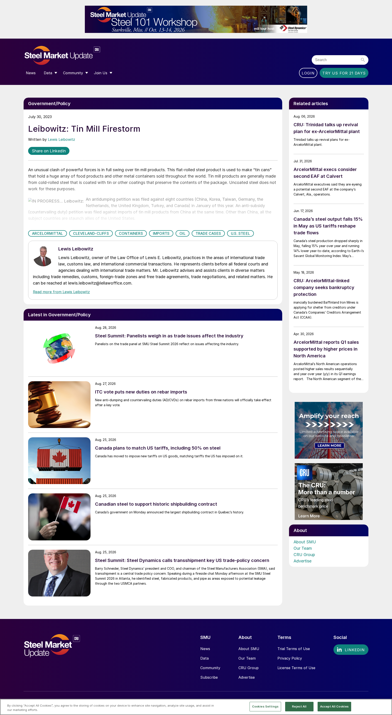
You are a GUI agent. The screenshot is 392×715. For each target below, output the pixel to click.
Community (210, 668)
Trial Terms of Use (293, 648)
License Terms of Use (296, 668)
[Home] (72, 55)
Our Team (303, 548)
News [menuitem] (31, 73)
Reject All (299, 706)
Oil (182, 233)
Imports (161, 233)
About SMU (305, 541)
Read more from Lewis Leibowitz (61, 291)
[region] (196, 707)
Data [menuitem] (48, 73)
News (205, 648)
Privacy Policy (289, 658)
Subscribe (209, 677)
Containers (131, 233)
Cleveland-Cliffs (91, 233)
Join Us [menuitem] (100, 73)
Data (204, 658)
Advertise (302, 561)
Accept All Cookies (334, 706)
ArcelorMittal (47, 233)
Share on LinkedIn (49, 150)
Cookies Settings (265, 706)
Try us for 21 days (344, 73)
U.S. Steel (240, 233)
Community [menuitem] (73, 73)
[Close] (385, 707)
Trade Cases (208, 233)
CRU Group (304, 554)
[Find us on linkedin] (350, 649)
